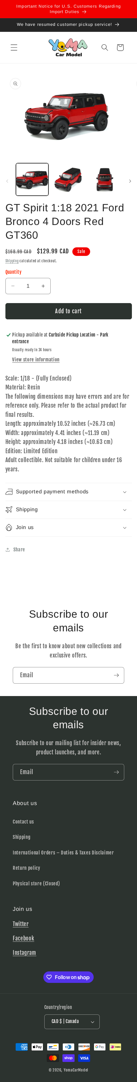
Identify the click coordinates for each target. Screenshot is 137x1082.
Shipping (12, 261)
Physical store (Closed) (36, 883)
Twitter (21, 924)
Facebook (23, 938)
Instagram (24, 952)
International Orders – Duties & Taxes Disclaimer (63, 852)
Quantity (13, 272)
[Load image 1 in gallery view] (32, 179)
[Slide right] (130, 181)
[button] (14, 47)
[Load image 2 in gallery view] (68, 179)
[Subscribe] (116, 675)
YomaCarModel (76, 1070)
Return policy (26, 868)
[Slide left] (7, 181)
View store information (36, 359)
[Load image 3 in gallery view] (104, 179)
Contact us (23, 821)
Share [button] (19, 549)
